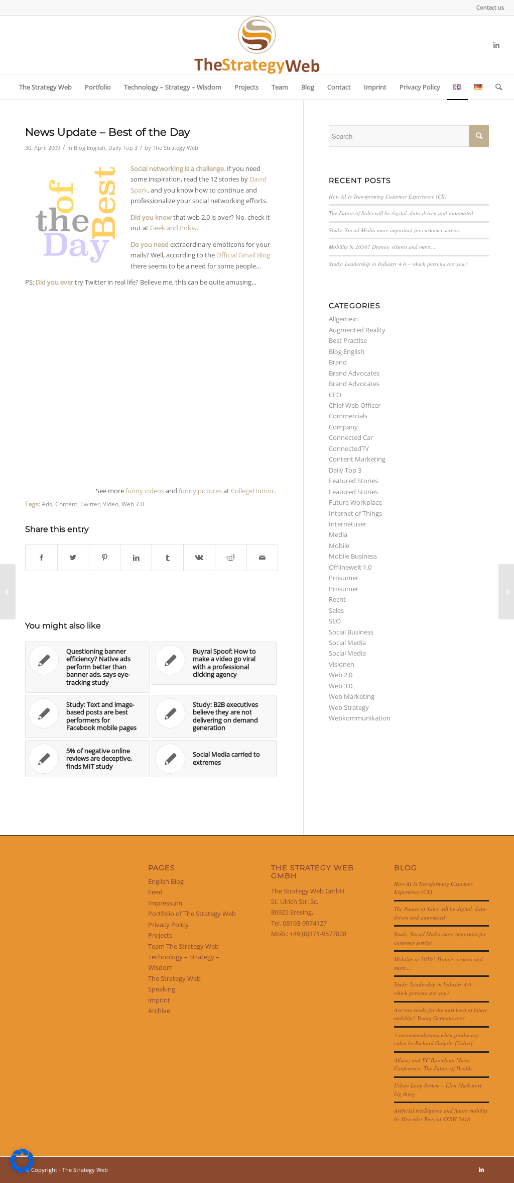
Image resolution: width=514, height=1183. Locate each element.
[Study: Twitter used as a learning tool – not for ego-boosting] (8, 591)
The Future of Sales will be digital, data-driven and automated (401, 213)
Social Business (351, 631)
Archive (159, 1010)
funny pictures (200, 490)
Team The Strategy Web (183, 946)
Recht (337, 599)
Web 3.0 (340, 685)
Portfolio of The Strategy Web (192, 913)
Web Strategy (349, 707)
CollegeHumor (252, 490)
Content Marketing (357, 459)
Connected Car (351, 437)
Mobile (339, 545)
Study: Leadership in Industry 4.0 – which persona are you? (398, 263)
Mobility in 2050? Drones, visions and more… (382, 246)
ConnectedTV (349, 448)
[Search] (495, 87)
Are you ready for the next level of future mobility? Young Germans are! (440, 1014)
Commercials (348, 415)
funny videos (144, 490)
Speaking (161, 988)
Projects (160, 935)
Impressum (165, 902)
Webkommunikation (360, 717)
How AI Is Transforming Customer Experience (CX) (388, 196)
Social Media (347, 642)
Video (110, 504)
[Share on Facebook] (41, 557)
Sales (336, 610)
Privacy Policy (168, 924)
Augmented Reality (357, 329)
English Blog (166, 881)
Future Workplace (355, 502)
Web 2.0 (132, 504)
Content (66, 504)
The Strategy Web (175, 147)
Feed (155, 891)
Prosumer (343, 577)
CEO (335, 394)
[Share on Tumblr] (167, 557)
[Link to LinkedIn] (496, 44)
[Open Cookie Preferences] (22, 1170)
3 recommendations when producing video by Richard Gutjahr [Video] (436, 1039)
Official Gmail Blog (243, 254)
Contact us (490, 7)
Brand (338, 362)
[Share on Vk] (199, 557)
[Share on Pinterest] (104, 557)
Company (343, 426)
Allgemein (343, 318)
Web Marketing (351, 696)
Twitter (90, 504)
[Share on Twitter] (73, 557)
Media (338, 534)
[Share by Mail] (262, 557)
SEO (335, 620)
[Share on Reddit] (230, 557)
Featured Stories (353, 480)
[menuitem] (487, 7)
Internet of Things (355, 513)
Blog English (89, 147)
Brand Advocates (354, 373)
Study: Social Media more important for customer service (394, 230)
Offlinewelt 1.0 (350, 567)
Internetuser (347, 523)
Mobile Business (353, 556)
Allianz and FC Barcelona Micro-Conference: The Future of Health (433, 1064)
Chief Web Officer (354, 405)
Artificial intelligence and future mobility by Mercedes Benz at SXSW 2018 (441, 1115)
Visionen (341, 664)
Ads (47, 504)
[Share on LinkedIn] (136, 557)
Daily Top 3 (123, 147)
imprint (159, 1000)
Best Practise (348, 340)
